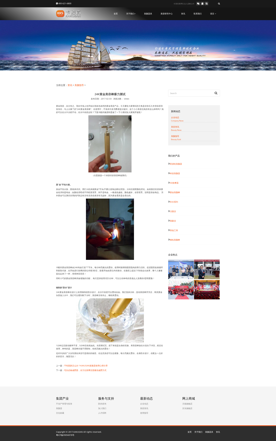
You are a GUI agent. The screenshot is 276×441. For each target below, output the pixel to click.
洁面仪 (173, 211)
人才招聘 (102, 413)
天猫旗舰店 (187, 403)
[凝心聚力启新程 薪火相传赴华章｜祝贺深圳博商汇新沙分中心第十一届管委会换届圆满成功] (181, 269)
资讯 (183, 13)
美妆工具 (174, 230)
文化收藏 (60, 413)
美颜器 (59, 408)
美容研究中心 (167, 13)
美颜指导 (79, 85)
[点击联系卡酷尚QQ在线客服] (202, 3)
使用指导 (144, 413)
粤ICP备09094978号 (65, 435)
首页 (116, 13)
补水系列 (174, 201)
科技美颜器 (175, 173)
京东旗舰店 (187, 408)
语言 (212, 13)
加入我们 (102, 408)
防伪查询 (102, 403)
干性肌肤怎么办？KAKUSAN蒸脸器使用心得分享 (86, 365)
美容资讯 (144, 408)
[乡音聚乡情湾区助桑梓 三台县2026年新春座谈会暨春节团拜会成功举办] (207, 289)
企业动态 (144, 403)
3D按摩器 (174, 182)
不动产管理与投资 (64, 403)
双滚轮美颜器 (176, 163)
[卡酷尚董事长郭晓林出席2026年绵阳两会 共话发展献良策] (207, 269)
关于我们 (198, 432)
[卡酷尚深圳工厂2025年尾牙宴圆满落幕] (181, 289)
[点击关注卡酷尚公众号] (198, 3)
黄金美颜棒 (175, 192)
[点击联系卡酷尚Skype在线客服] (206, 3)
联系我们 (198, 13)
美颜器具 (148, 13)
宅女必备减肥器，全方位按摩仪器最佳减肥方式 (85, 370)
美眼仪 (173, 220)
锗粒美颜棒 (175, 239)
